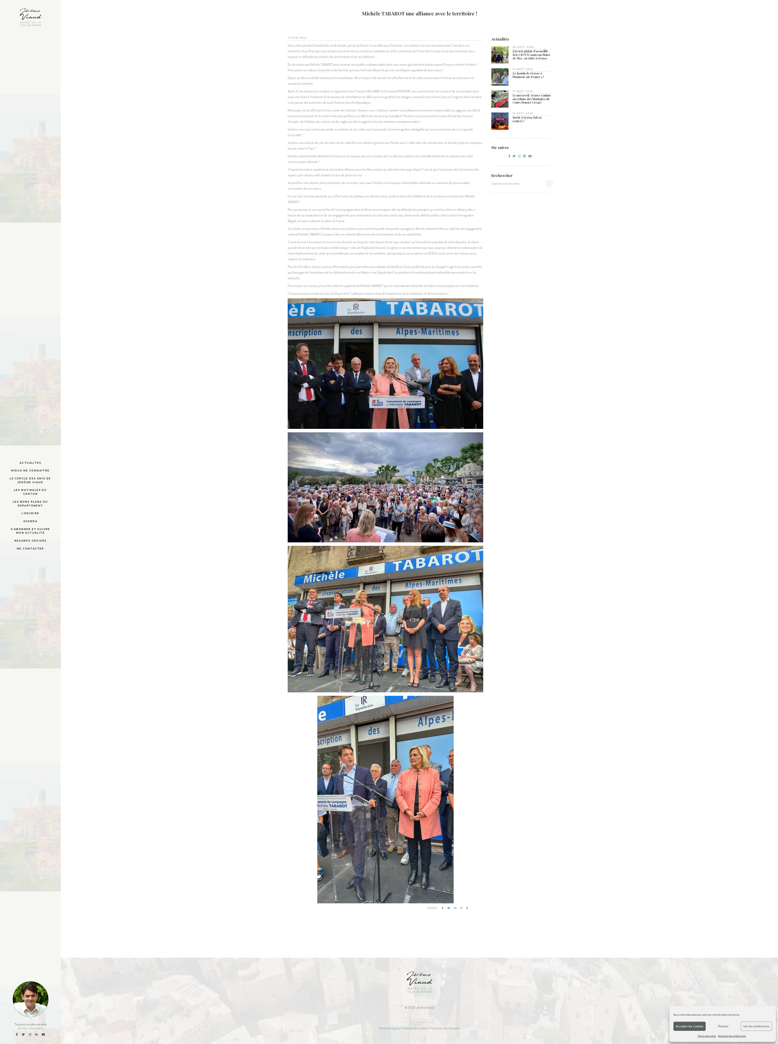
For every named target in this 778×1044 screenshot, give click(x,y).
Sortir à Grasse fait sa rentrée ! (527, 119)
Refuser (723, 1026)
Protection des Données (445, 1028)
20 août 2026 (523, 47)
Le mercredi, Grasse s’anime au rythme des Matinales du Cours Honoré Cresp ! (532, 99)
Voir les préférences (756, 1026)
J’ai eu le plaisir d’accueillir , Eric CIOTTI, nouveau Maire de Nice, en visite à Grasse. (531, 54)
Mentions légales (389, 1028)
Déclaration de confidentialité (732, 1036)
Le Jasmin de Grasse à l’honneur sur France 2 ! (528, 75)
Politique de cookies (707, 1036)
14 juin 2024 (297, 37)
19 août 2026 (523, 69)
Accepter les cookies (689, 1026)
